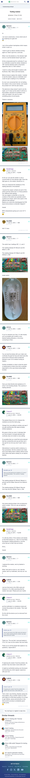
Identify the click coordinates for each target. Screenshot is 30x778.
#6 (28, 347)
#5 (28, 327)
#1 (28, 26)
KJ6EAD (8, 346)
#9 (28, 462)
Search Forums (12, 18)
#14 (28, 598)
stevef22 (7, 746)
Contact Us (10, 766)
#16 (28, 654)
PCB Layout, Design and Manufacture (17, 722)
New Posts (19, 18)
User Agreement (22, 774)
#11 (28, 529)
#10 (28, 496)
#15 (28, 622)
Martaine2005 (14, 748)
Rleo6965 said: (7, 470)
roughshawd (7, 729)
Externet (12, 731)
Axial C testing (9, 728)
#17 (28, 679)
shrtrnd (8, 327)
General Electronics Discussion (17, 729)
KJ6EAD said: (7, 630)
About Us (4, 766)
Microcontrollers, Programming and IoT (16, 737)
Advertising (25, 766)
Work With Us (18, 766)
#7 (28, 377)
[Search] (25, 1)
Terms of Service (14, 774)
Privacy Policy (7, 774)
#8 (28, 412)
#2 (28, 169)
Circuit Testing (9, 735)
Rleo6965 (9, 221)
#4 (28, 237)
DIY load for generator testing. (14, 752)
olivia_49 (12, 723)
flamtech (11, 15)
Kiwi (11, 755)
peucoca (7, 722)
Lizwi (6, 737)
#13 (28, 580)
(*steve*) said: (7, 686)
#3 (28, 221)
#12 (28, 557)
